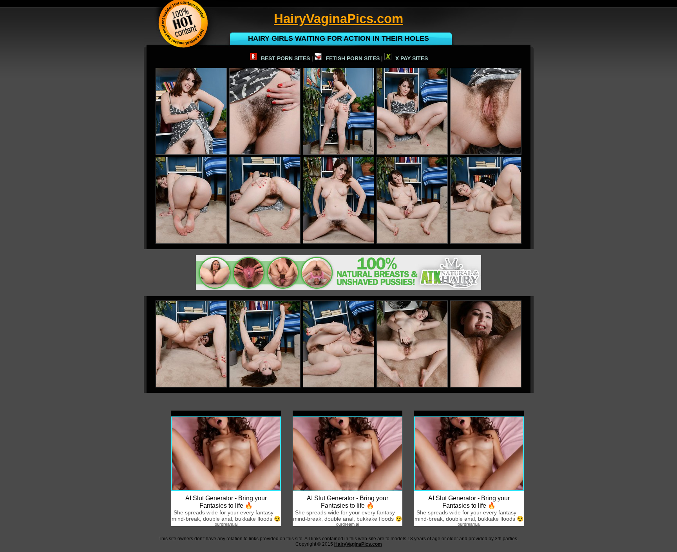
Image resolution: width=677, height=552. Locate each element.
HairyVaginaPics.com (358, 544)
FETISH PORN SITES (353, 58)
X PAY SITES (411, 58)
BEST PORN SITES (285, 58)
